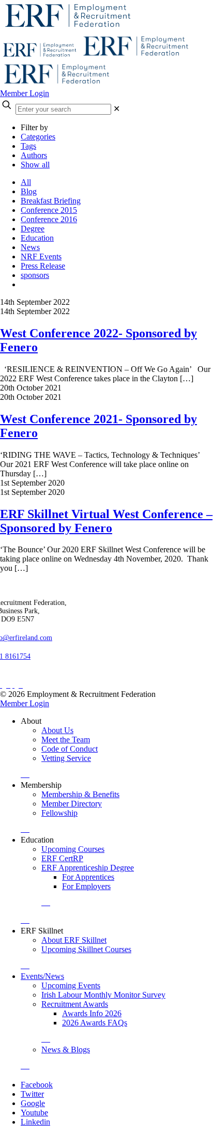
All (26, 182)
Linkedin (35, 1121)
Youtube (34, 1112)
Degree (32, 228)
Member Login (24, 93)
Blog (29, 191)
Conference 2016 (49, 219)
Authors (34, 155)
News (30, 247)
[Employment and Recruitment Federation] (96, 56)
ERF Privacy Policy (37, 676)
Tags (28, 146)
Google (33, 1103)
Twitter (32, 1094)
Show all (35, 164)
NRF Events (41, 256)
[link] (116, 108)
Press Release (43, 265)
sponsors (35, 275)
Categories (38, 136)
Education (37, 238)
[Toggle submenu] (25, 774)
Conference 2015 (49, 210)
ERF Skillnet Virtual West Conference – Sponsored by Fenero (106, 521)
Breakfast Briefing (51, 200)
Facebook (37, 1084)
